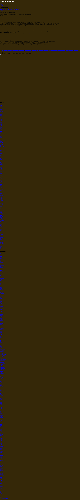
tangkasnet (1, 110)
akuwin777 (1, 431)
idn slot (0, 107)
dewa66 (1, 124)
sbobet (0, 145)
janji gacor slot (1, 436)
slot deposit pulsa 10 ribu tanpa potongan (46, 50)
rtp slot (0, 155)
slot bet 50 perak (1, 111)
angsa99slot (1, 452)
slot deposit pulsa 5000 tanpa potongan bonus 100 (63, 50)
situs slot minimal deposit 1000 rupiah (3, 108)
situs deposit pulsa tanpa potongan (35, 50)
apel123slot (1, 454)
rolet (0, 162)
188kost (1, 407)
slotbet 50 (1, 497)
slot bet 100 (1, 206)
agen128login (1, 417)
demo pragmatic (1, 290)
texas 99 (1, 193)
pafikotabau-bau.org (2, 356)
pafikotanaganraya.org (2, 352)
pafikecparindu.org (2, 373)
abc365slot (1, 410)
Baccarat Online (1, 315)
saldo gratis (1, 215)
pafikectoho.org (1, 364)
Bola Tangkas (1, 314)
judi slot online (1, 234)
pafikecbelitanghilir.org (2, 365)
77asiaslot (1, 408)
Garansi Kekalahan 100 (2, 329)
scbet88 (1, 133)
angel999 (1, 444)
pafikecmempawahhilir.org (2, 360)
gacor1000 (1, 185)
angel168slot (1, 443)
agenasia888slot (1, 418)
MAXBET (1, 317)
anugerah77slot (1, 453)
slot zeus (1, 209)
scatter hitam (1, 207)
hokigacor (1, 186)
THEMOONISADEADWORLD (7, 1)
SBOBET (1, 167)
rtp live (0, 273)
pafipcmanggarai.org (2, 353)
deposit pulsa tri (26, 50)
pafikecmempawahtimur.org (3, 361)
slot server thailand (2, 146)
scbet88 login (1, 257)
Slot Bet (1, 398)
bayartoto (1, 181)
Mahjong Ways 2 (1, 323)
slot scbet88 (1, 258)
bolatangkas (1, 197)
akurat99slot (1, 430)
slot (2, 50)
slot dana (1, 115)
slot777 (0, 113)
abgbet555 (1, 411)
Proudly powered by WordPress (3, 499)
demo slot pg (1, 394)
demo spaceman (1, 321)
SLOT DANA (1, 319)
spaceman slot (1, 114)
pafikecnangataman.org (2, 367)
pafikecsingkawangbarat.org (3, 357)
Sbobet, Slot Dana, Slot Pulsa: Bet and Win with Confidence (9, 9)
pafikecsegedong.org (2, 362)
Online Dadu (1, 377)
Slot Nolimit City (1, 342)
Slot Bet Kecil (1, 116)
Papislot (1, 178)
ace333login (1, 413)
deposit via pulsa (29, 50)
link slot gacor (1, 296)
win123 (1, 214)
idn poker (1, 143)
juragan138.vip (1, 305)
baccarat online (1, 147)
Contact (2, 5)
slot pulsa (1, 112)
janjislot (1, 105)
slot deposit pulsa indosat (70, 50)
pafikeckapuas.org (2, 371)
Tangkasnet (1, 148)
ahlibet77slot (1, 421)
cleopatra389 (4, 10)
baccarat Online (1, 189)
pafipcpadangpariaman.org (2, 349)
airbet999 (1, 424)
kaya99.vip (1, 304)
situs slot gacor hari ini (2, 164)
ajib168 (0, 426)
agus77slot (1, 420)
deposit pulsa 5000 (9, 50)
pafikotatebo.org (1, 201)
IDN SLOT (1, 118)
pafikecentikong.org (2, 370)
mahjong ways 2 (1, 103)
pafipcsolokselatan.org (2, 202)
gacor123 (1, 223)
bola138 (1, 172)
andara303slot (1, 440)
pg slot (0, 140)
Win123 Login (1, 448)
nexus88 (1, 310)
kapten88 (1, 301)
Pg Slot (0, 376)
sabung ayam (1, 208)
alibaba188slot (1, 434)
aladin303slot (1, 432)
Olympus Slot (1, 117)
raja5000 (1, 311)
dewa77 (1, 171)
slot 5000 (1, 217)
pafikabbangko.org (2, 200)
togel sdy (1, 163)
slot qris (1, 211)
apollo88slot (1, 457)
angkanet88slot (1, 446)
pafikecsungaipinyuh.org (2, 363)
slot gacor (1, 136)
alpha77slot (1, 435)
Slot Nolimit (1, 336)
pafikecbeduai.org (2, 369)
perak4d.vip (1, 173)
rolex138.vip (1, 174)
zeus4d (0, 495)
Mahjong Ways (1, 330)
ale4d (0, 433)
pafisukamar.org (1, 198)
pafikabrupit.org (1, 199)
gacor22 (1, 379)
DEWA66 (1, 119)
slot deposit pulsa (40, 50)
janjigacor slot (1, 194)
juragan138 (1, 300)
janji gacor (1, 399)
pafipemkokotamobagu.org (2, 355)
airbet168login (1, 422)
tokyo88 (1, 464)
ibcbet (0, 340)
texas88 (1, 134)
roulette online (1, 269)
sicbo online (1, 466)
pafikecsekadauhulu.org (2, 368)
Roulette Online (1, 267)
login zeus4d (1, 205)
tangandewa (1, 218)
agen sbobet (1, 150)
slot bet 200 (1, 463)
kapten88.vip (1, 306)
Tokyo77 (1, 316)
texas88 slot (1, 261)
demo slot (1, 274)
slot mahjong (1, 213)
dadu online (1, 469)
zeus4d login (1, 494)
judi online (1, 263)
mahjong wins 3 (1, 468)
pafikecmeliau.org (2, 372)
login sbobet (1, 270)
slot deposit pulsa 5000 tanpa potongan (54, 50)
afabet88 (1, 416)
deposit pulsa (5, 50)
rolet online (1, 264)
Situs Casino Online (2, 278)
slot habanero (1, 141)
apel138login (1, 455)
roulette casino (1, 161)
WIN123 (1, 462)
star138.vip (1, 302)
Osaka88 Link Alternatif (2, 243)
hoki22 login (1, 486)
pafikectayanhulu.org (2, 374)
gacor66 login (1, 204)
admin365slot (1, 415)
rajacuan (1, 312)
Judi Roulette (1, 289)
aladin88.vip (1, 303)
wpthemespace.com (12, 499)
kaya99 (0, 299)
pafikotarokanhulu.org (2, 350)
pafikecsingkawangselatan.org (3, 358)
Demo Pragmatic (1, 277)
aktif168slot (1, 429)
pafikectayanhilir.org (2, 375)
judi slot (1, 179)
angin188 (1, 445)
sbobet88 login (1, 288)
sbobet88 (1, 280)
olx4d (0, 170)
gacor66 (1, 221)
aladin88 (1, 298)
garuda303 (1, 125)
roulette (0, 151)
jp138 (0, 308)
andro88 (1, 442)
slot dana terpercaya (2, 475)
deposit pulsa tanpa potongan (21, 50)
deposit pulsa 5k (12, 50)
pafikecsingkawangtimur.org (3, 359)
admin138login (1, 414)
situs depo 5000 (1, 239)
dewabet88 (1, 184)
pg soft (0, 272)
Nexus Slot (1, 322)
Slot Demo (1, 333)
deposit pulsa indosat (16, 50)
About (1, 4)
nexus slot (1, 388)
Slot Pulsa (29, 33)
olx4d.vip (1, 175)
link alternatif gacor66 (2, 220)
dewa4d (1, 183)
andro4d (1, 441)
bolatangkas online (2, 293)
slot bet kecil (1, 236)
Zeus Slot (1, 327)
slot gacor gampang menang (3, 343)
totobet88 (1, 168)
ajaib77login (1, 425)
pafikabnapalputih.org (2, 351)
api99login (1, 456)
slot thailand (1, 187)
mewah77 (1, 169)
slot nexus (1, 471)
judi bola (1, 152)
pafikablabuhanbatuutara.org (3, 354)
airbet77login (1, 423)
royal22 (1, 245)
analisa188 (1, 439)
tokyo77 (1, 346)
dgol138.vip (1, 176)
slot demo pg (1, 192)
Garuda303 (1, 177)
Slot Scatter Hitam (2, 447)
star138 (0, 297)
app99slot (1, 458)
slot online (1, 159)
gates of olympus (1, 465)
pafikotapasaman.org (2, 348)
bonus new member (2, 328)
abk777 (0, 412)
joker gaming (1, 395)
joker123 (1, 139)
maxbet (0, 345)
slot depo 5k (1, 109)
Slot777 (1, 461)
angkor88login (1, 451)
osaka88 (1, 484)
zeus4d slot (1, 196)
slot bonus (1, 212)
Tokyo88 (1, 331)
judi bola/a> (1, 244)
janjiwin (1, 132)
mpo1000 (1, 309)
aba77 (0, 409)
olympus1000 (1, 216)
